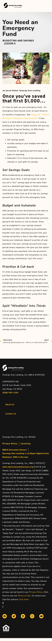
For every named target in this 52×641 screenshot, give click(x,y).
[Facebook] (4, 616)
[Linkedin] (23, 616)
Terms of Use (24, 596)
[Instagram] (32, 616)
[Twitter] (14, 616)
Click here (24, 599)
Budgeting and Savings (18, 40)
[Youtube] (41, 616)
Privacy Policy (36, 592)
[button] (9, 404)
